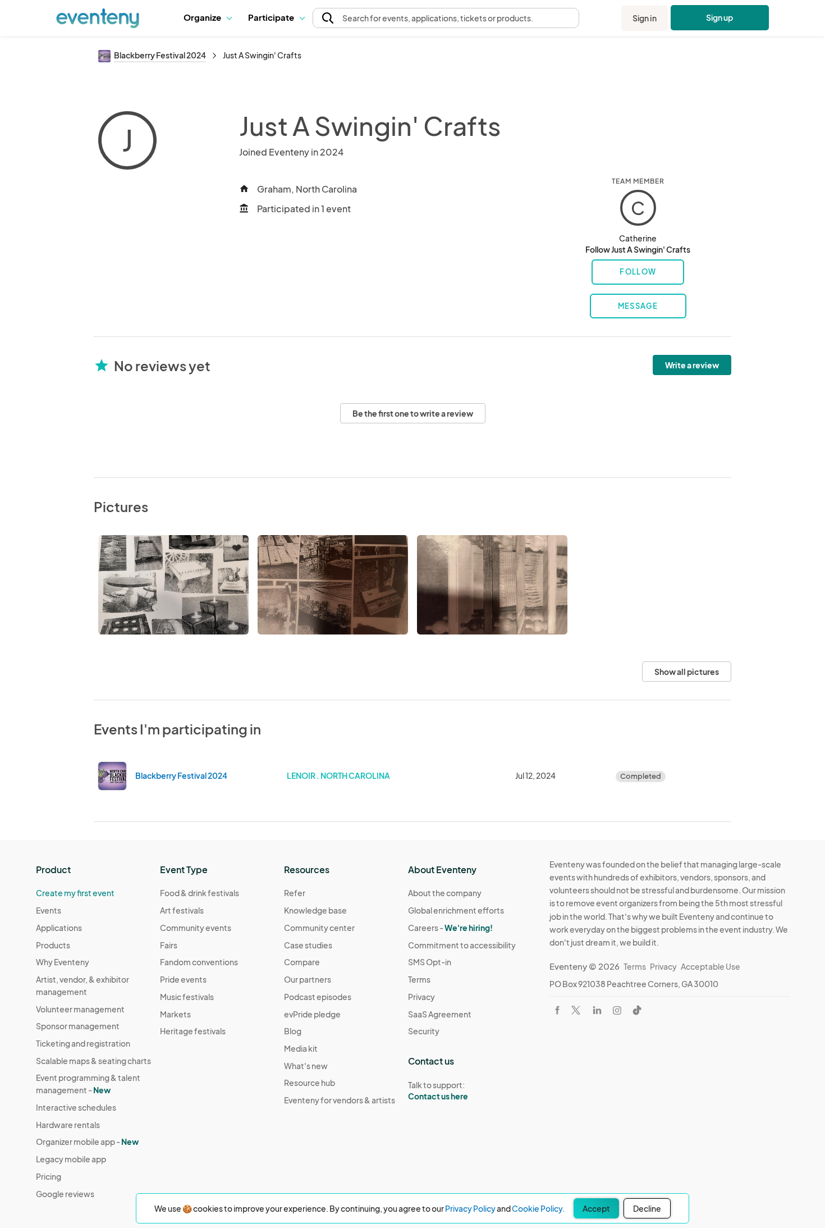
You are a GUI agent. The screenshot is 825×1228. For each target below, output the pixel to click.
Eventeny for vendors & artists (339, 1100)
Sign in (644, 18)
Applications (59, 928)
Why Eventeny (62, 962)
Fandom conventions (199, 962)
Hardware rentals (68, 1125)
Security (423, 1031)
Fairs (168, 945)
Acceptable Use (710, 966)
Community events (195, 928)
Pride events (183, 979)
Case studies (308, 945)
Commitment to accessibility (462, 945)
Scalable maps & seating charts (93, 1061)
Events (48, 910)
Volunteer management (80, 1009)
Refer (294, 893)
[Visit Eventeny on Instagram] (617, 1010)
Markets (175, 1014)
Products (53, 945)
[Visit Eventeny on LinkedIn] (597, 1010)
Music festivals (187, 997)
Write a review (692, 365)
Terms (419, 979)
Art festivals (182, 910)
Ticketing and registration (83, 1043)
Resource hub (309, 1083)
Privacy (421, 997)
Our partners (307, 979)
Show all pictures (686, 672)
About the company (445, 893)
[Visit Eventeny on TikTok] (637, 1010)
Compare (302, 962)
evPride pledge (312, 1014)
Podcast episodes (317, 997)
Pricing (48, 1176)
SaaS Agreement (439, 1014)
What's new (306, 1066)
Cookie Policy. (538, 1208)
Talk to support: (438, 1091)
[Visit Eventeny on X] (576, 1010)
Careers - (450, 928)
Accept (596, 1208)
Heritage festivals (193, 1031)
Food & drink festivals (199, 893)
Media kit (301, 1048)
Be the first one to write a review (412, 413)
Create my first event (75, 893)
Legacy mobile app (71, 1159)
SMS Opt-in (429, 962)
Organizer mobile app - (87, 1141)
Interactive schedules (76, 1107)
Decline (647, 1208)
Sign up (720, 17)
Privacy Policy (470, 1208)
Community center (319, 928)
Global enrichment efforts (456, 910)
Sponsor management (78, 1026)
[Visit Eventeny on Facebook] (557, 1010)
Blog (292, 1031)
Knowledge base (315, 910)
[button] (207, 18)
